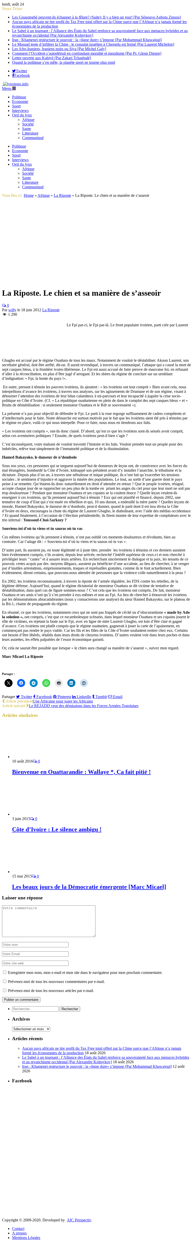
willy (12, 310)
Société (28, 124)
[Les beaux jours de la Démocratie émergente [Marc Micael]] (39, 871)
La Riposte (51, 310)
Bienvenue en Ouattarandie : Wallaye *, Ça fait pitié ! (81, 772)
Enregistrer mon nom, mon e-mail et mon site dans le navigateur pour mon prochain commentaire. (85, 972)
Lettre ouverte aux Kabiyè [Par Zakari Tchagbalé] (51, 58)
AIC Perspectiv (79, 1220)
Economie (20, 101)
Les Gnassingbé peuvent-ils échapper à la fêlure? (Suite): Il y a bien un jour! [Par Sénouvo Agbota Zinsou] (96, 17)
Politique (19, 97)
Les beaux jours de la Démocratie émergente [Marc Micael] (89, 887)
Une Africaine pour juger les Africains (63, 701)
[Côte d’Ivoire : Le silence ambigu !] (39, 814)
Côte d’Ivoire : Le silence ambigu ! (57, 829)
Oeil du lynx (22, 115)
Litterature (30, 133)
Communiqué (33, 138)
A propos (19, 1233)
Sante (26, 129)
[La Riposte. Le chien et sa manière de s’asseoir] (78, 281)
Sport (16, 106)
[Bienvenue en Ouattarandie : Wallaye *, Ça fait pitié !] (39, 757)
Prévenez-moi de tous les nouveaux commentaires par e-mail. (56, 981)
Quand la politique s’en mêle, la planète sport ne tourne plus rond (63, 62)
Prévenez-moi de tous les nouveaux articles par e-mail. (51, 990)
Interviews (20, 110)
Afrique (28, 119)
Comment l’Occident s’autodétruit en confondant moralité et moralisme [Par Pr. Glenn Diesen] (86, 53)
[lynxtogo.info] (15, 84)
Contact (18, 1228)
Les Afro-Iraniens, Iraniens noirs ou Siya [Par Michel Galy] (59, 49)
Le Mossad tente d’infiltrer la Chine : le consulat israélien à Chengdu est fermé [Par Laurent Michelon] (93, 44)
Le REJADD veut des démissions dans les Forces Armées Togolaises (83, 706)
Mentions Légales (26, 1237)
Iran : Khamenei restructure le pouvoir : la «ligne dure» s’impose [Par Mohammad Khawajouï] (87, 40)
